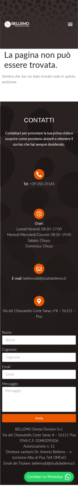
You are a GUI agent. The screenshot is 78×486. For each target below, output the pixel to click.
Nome (6, 332)
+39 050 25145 (39, 184)
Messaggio (10, 384)
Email (6, 367)
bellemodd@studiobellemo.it (44, 278)
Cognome (9, 349)
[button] (70, 24)
